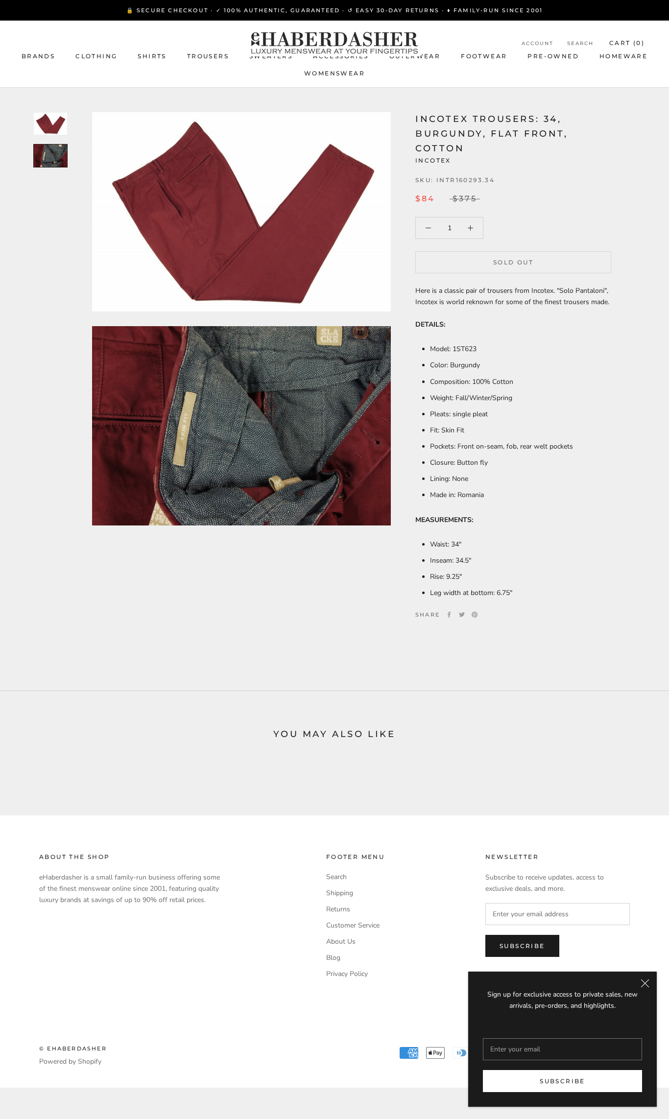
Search (580, 43)
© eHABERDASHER (73, 1048)
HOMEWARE (623, 56)
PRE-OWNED (553, 56)
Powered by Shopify (70, 1061)
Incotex (433, 160)
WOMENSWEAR (334, 73)
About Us (341, 941)
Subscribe (562, 1081)
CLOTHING (96, 56)
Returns (338, 909)
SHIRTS (152, 56)
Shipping (339, 893)
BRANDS (38, 56)
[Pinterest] (475, 615)
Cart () (627, 43)
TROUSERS (208, 56)
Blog (333, 957)
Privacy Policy (347, 973)
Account (537, 43)
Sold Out (513, 262)
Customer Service (353, 925)
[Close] (645, 983)
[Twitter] (462, 615)
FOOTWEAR (484, 56)
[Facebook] (449, 615)
